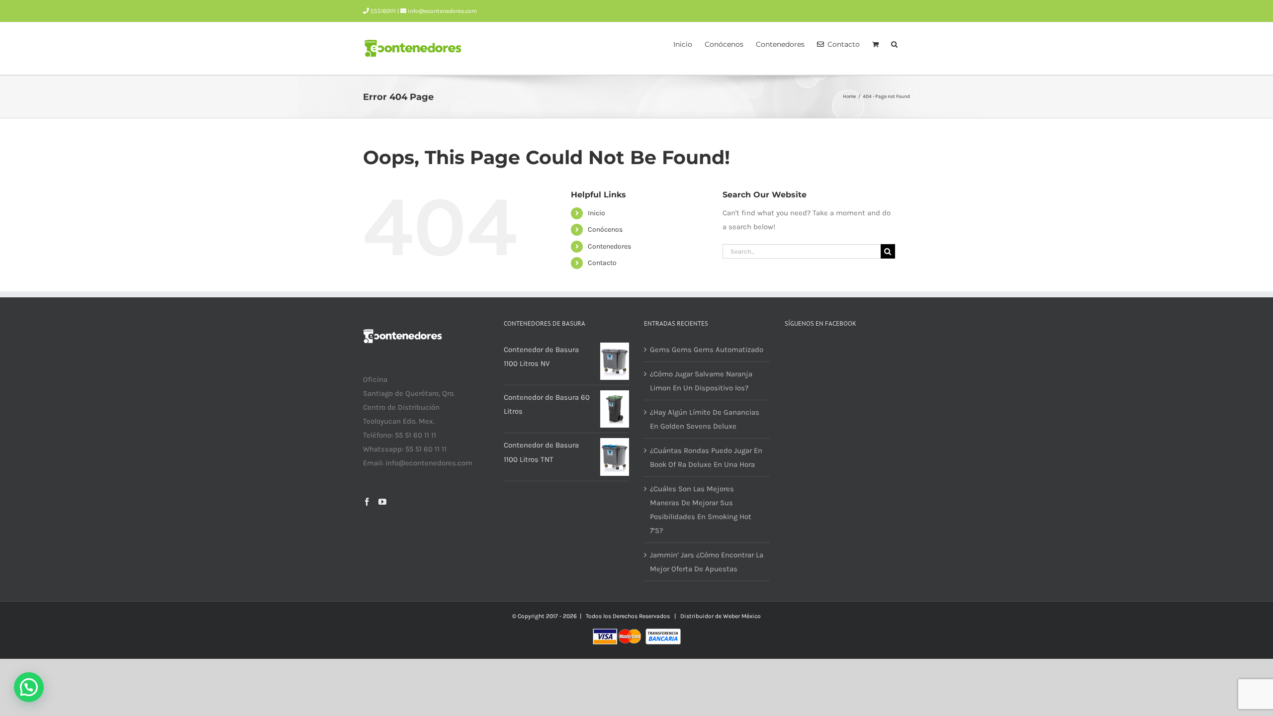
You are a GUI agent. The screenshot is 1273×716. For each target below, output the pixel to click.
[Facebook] (367, 502)
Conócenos (605, 229)
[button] (894, 43)
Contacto (602, 263)
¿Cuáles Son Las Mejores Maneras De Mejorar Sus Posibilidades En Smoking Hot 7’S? (700, 509)
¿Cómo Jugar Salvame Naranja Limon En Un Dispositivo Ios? (701, 380)
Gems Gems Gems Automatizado (706, 349)
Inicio (596, 213)
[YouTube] (382, 502)
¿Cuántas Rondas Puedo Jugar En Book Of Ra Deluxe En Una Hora (706, 457)
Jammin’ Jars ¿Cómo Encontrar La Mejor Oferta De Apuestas (706, 561)
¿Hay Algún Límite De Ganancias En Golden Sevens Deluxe (704, 419)
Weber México (742, 616)
